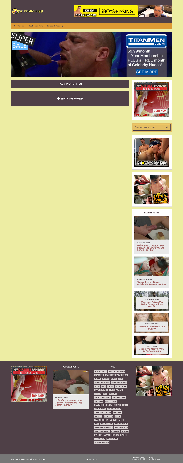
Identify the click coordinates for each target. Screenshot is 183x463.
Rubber (98, 435)
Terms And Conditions (139, 459)
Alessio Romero (117, 371)
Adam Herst (101, 371)
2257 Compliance (138, 457)
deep (97, 386)
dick (103, 386)
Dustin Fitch (101, 390)
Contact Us (156, 459)
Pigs (121, 420)
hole (125, 405)
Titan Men (100, 438)
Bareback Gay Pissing (116, 375)
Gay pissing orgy (103, 405)
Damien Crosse (102, 382)
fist (105, 394)
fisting (112, 394)
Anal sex (99, 375)
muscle (98, 416)
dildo (110, 386)
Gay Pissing (19, 26)
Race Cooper (121, 427)
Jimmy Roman (114, 408)
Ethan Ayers (115, 390)
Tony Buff (112, 438)
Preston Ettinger (104, 427)
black (97, 379)
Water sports (102, 442)
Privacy (150, 457)
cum (120, 379)
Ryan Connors (111, 435)
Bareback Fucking (55, 26)
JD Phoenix (100, 408)
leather (117, 412)
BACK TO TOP (93, 459)
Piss (96, 423)
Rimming (115, 431)
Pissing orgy (121, 423)
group (117, 405)
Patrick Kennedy (103, 420)
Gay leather (119, 397)
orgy (117, 416)
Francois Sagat (103, 397)
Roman (125, 431)
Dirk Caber (121, 386)
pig (115, 420)
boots (106, 379)
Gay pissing (111, 401)
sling (123, 435)
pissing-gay (106, 423)
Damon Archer (119, 382)
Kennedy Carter (103, 412)
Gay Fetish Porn (35, 26)
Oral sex (108, 416)
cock (113, 379)
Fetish (98, 394)
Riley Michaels (102, 431)
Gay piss (99, 401)
